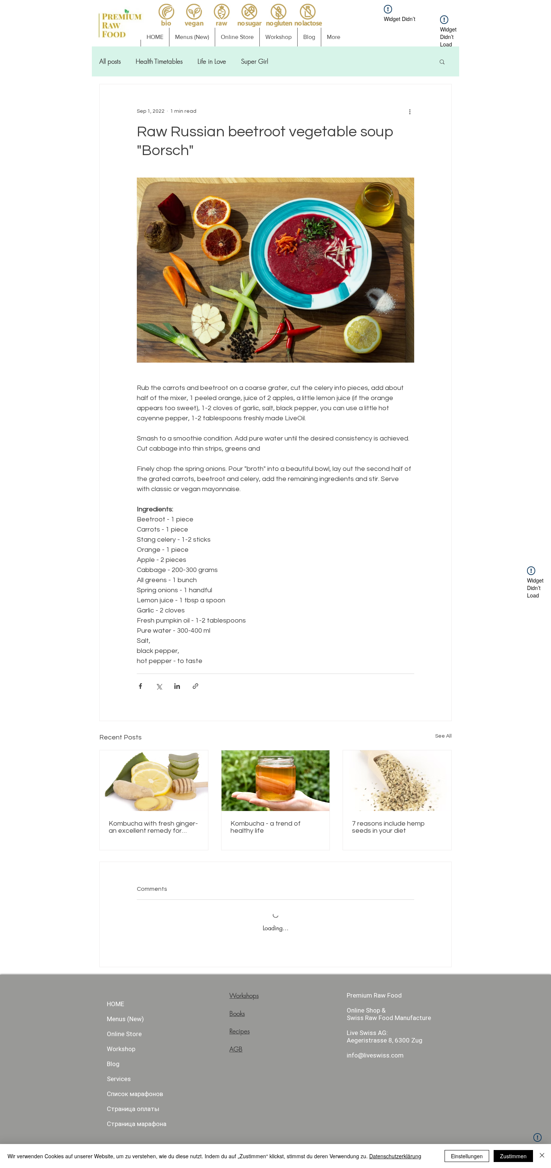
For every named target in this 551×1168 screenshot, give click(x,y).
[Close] (542, 1156)
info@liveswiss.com (293, 545)
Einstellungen (467, 1156)
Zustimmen (513, 1156)
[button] (520, 27)
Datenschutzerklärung (395, 1156)
